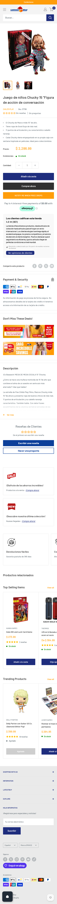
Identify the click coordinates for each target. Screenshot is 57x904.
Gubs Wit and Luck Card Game (19, 632)
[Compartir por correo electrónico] (52, 266)
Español (8, 845)
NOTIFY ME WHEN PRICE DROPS (28, 195)
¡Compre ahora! (32, 490)
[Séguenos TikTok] (34, 859)
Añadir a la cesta (28, 176)
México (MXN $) (26, 845)
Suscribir (12, 831)
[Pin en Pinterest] (40, 266)
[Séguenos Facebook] (5, 859)
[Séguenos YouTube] (28, 859)
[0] (51, 9)
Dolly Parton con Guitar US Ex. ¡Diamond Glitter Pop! (19, 725)
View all (50, 587)
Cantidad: (7, 165)
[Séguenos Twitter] (11, 859)
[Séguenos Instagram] (17, 859)
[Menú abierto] (4, 9)
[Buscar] (50, 17)
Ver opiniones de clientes (20, 253)
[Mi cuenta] (45, 9)
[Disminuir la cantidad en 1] (19, 165)
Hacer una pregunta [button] (28, 450)
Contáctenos (28, 2)
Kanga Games (11, 628)
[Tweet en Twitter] (46, 266)
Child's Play (8, 109)
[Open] (7, 896)
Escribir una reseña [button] (28, 443)
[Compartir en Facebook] (34, 266)
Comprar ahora (29, 186)
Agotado (20, 751)
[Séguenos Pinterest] (22, 859)
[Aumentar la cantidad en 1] (35, 165)
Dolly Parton (12, 720)
